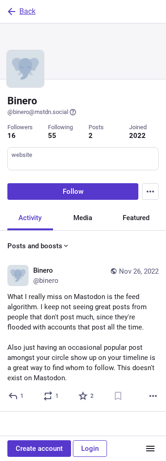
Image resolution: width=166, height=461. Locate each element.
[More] (153, 395)
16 (11, 136)
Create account (39, 448)
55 (52, 136)
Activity (30, 218)
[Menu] (150, 191)
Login (90, 448)
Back (27, 11)
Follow (73, 191)
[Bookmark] (118, 395)
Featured (136, 218)
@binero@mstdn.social (37, 111)
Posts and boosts (34, 246)
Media (82, 218)
